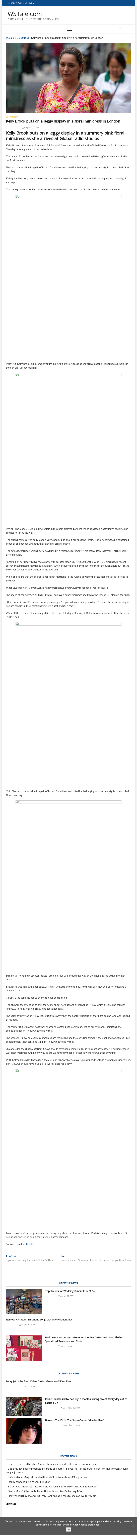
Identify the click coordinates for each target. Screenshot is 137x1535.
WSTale (10, 37)
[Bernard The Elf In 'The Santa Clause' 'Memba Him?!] (24, 1431)
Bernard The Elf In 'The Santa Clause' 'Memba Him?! (74, 1420)
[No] (132, 1526)
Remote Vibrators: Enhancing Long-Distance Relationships (39, 1319)
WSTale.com (25, 14)
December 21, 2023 (71, 1408)
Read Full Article (24, 1244)
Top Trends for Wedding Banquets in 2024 (70, 1291)
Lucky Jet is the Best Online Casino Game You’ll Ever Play (38, 1381)
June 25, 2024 (66, 1346)
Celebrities (23, 37)
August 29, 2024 (67, 1296)
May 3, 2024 (29, 1386)
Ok (68, 1529)
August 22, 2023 (31, 127)
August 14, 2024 (28, 1324)
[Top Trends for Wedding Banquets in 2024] (24, 1301)
